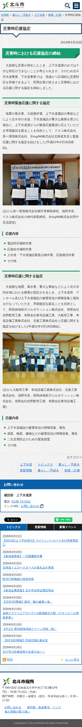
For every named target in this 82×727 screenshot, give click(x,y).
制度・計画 (54, 14)
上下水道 (39, 14)
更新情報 (26, 470)
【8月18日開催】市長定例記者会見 (25, 640)
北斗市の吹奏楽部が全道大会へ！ (24, 651)
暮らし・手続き (21, 14)
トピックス (45, 464)
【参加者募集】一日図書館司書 (22, 556)
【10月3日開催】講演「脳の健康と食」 (28, 601)
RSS (10, 659)
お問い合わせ (30, 506)
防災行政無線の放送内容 (18, 579)
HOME (5, 14)
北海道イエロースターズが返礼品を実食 (28, 567)
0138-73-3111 (21, 501)
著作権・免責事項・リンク (44, 707)
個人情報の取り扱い (17, 711)
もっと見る (72, 659)
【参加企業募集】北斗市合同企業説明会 (28, 590)
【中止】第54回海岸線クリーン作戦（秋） (30, 629)
